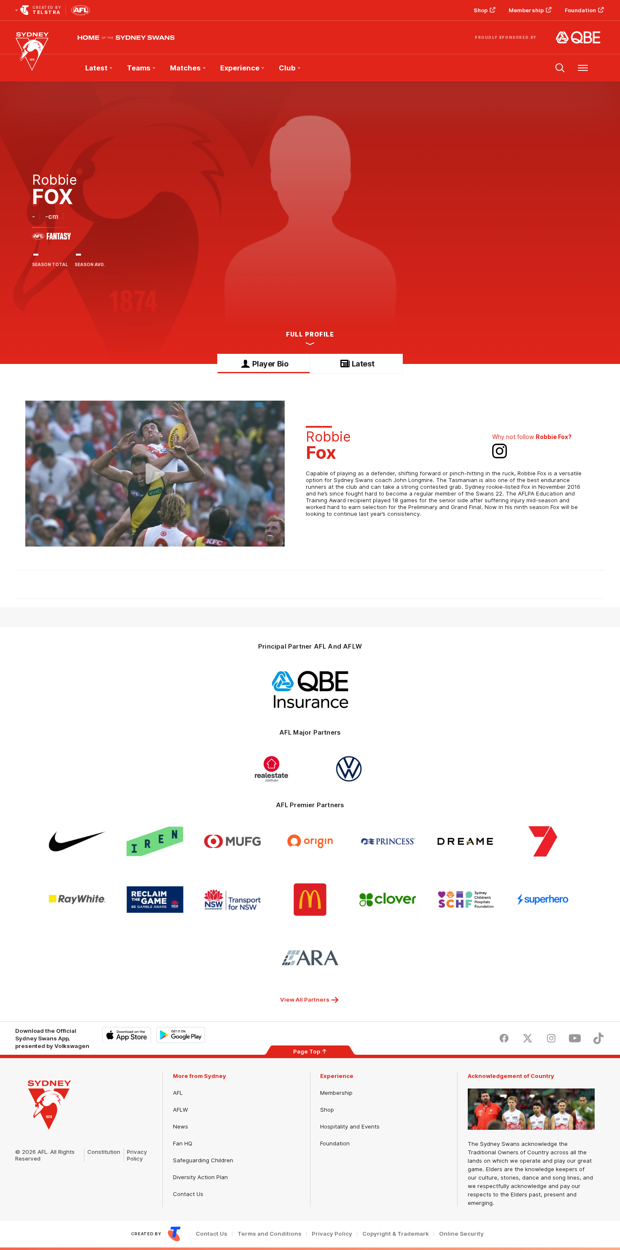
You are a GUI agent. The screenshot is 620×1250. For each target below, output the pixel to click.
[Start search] (560, 68)
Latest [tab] (363, 363)
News (180, 1126)
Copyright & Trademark (395, 1234)
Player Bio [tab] (270, 363)
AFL (178, 1092)
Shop (481, 10)
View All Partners (304, 999)
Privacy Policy (137, 1155)
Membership (526, 10)
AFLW (180, 1109)
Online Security (461, 1234)
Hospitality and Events (350, 1126)
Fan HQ (182, 1143)
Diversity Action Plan (200, 1177)
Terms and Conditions (269, 1234)
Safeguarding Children (203, 1160)
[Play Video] (155, 473)
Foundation (580, 10)
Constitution (103, 1151)
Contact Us (188, 1194)
